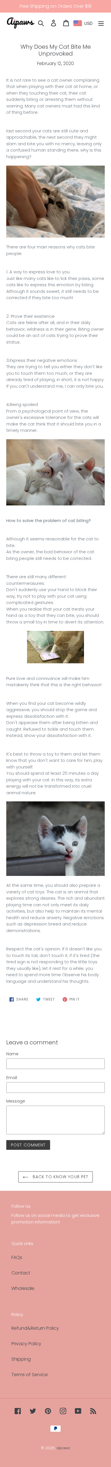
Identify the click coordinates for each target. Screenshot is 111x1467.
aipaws (63, 1448)
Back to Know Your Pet (60, 1177)
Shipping (21, 1359)
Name (12, 1054)
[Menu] (101, 22)
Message (15, 1101)
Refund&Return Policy (35, 1328)
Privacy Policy (26, 1343)
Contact (20, 1273)
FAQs (16, 1257)
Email (11, 1077)
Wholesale (22, 1288)
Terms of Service (29, 1374)
